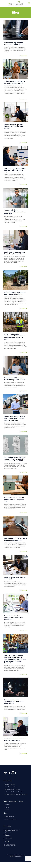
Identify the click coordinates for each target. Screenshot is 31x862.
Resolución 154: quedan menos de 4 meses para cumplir (13, 126)
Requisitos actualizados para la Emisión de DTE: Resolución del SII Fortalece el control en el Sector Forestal (15, 659)
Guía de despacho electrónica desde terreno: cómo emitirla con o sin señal (14, 336)
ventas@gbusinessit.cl (9, 844)
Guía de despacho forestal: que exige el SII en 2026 (15, 293)
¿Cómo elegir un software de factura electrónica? (14, 82)
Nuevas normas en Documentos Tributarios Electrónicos (13, 701)
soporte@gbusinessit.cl (10, 845)
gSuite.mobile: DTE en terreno (12, 789)
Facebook (7, 804)
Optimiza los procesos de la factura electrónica (15, 740)
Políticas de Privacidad (11, 819)
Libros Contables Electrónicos (12, 787)
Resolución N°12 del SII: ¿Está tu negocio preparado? (15, 539)
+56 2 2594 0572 (8, 838)
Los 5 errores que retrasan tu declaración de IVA (14, 253)
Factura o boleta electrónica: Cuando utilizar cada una (15, 212)
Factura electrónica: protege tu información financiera (13, 617)
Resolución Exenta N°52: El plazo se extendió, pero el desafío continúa (14, 418)
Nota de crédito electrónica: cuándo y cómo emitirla (15, 169)
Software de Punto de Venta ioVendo (14, 792)
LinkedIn (7, 807)
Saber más (24, 55)
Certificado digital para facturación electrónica (13, 43)
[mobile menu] (29, 3)
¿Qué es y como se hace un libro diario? (15, 578)
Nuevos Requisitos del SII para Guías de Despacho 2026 (14, 499)
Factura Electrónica (10, 784)
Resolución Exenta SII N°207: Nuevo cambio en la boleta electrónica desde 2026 (15, 459)
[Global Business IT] (15, 3)
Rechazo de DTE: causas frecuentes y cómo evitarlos (15, 379)
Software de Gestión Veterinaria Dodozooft (16, 794)
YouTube (7, 809)
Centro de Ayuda (9, 816)
